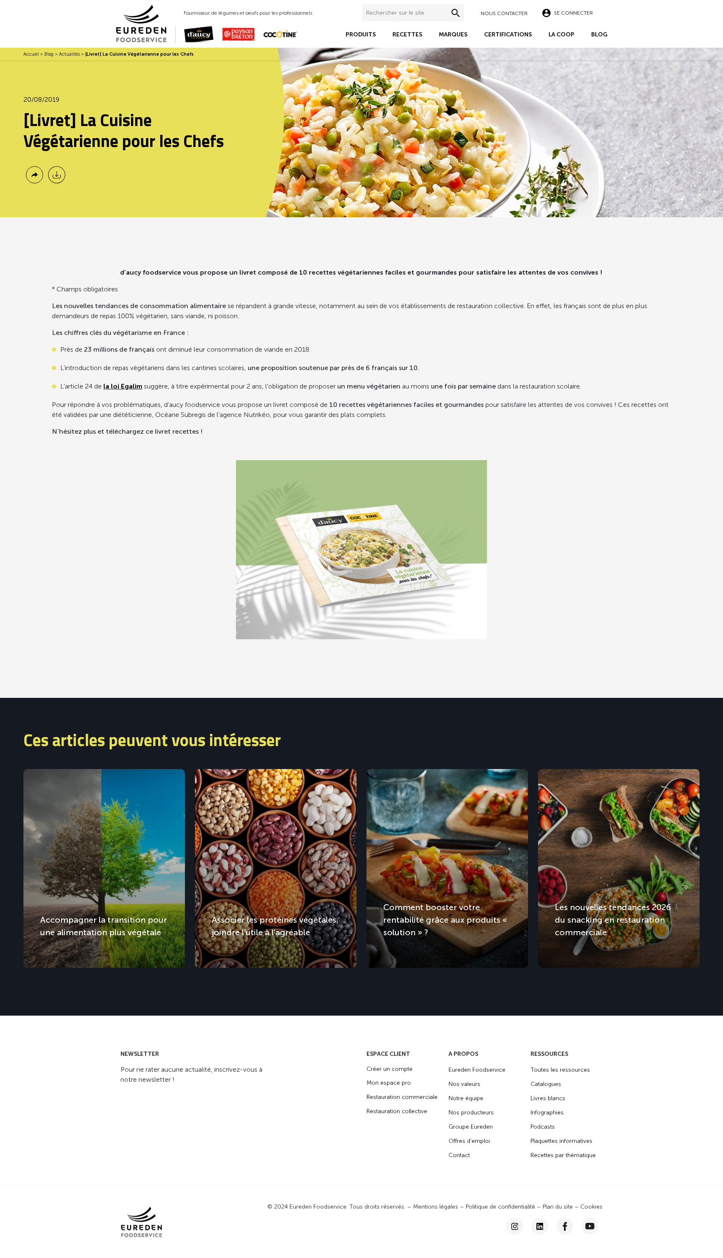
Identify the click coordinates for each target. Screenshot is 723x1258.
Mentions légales (435, 1206)
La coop (561, 34)
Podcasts (543, 1126)
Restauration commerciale (402, 1097)
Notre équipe (466, 1098)
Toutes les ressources (560, 1069)
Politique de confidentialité (500, 1206)
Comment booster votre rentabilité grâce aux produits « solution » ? (445, 919)
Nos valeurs (464, 1084)
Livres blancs (548, 1098)
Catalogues (546, 1084)
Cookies (591, 1206)
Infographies (547, 1112)
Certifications (508, 34)
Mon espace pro (389, 1082)
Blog (599, 34)
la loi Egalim (122, 386)
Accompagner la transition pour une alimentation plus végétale (103, 926)
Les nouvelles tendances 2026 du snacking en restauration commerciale (613, 919)
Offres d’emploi (469, 1141)
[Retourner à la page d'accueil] (145, 23)
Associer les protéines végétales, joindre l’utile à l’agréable (275, 926)
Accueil (31, 54)
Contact (459, 1155)
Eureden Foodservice (477, 1069)
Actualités (69, 54)
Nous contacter (504, 13)
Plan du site (558, 1206)
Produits (361, 34)
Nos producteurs (471, 1112)
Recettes (407, 34)
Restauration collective (397, 1111)
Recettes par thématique (563, 1155)
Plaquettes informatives (561, 1141)
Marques (453, 34)
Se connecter (573, 13)
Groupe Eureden (471, 1126)
